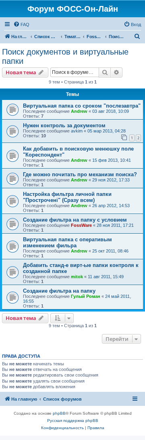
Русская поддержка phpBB (72, 420)
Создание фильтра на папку (59, 291)
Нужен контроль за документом (64, 125)
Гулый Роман (85, 296)
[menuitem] (21, 24)
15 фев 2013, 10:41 (111, 160)
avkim (77, 130)
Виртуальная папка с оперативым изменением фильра (67, 242)
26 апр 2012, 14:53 (111, 205)
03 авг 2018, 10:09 (110, 111)
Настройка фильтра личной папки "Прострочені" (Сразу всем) (67, 197)
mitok (77, 276)
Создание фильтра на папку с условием (75, 220)
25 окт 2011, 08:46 (110, 251)
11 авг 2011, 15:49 (106, 276)
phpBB (59, 413)
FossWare (81, 225)
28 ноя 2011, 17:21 (115, 225)
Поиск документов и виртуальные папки (65, 56)
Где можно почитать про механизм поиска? (80, 174)
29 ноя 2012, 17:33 (111, 179)
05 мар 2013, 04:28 (106, 130)
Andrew (79, 111)
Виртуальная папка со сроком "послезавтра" (82, 106)
